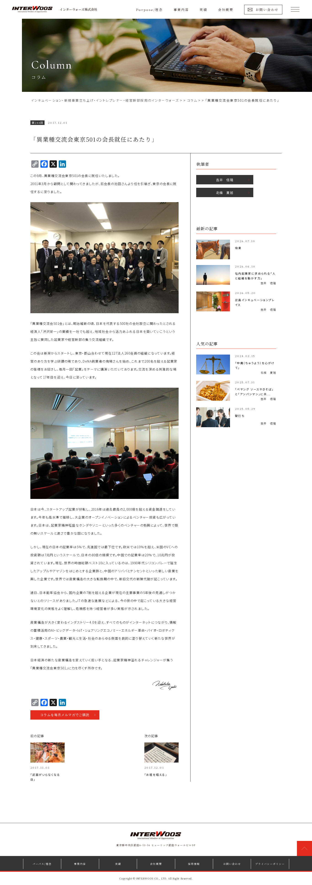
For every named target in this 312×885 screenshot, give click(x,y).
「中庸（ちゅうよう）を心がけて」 (255, 365)
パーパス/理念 (42, 864)
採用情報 (194, 864)
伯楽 (238, 248)
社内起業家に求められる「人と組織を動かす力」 (255, 275)
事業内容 (181, 9)
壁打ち (240, 416)
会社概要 (225, 9)
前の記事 (37, 736)
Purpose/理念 (149, 9)
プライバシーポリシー (270, 864)
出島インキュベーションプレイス (255, 302)
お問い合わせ (267, 9)
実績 (203, 9)
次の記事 (151, 736)
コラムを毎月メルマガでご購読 (65, 715)
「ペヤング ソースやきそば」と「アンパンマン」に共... (254, 391)
